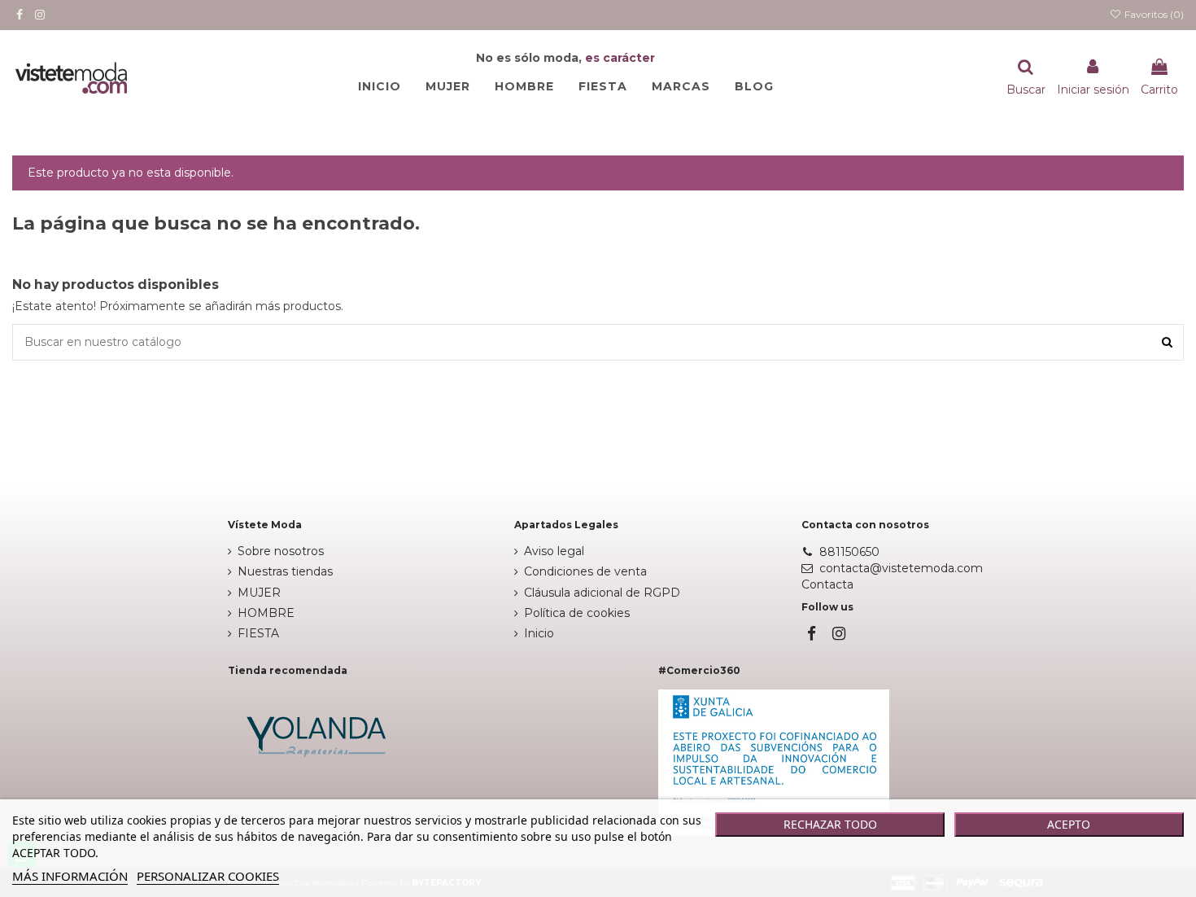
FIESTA (258, 633)
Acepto (1068, 824)
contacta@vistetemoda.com (901, 568)
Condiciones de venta (585, 571)
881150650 (849, 552)
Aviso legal (554, 551)
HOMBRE (266, 613)
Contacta (827, 584)
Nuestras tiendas (285, 571)
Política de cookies (577, 613)
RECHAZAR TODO (830, 824)
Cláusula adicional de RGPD (602, 592)
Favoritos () (1153, 14)
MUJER (259, 592)
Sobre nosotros (281, 551)
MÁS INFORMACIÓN (70, 876)
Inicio (539, 633)
